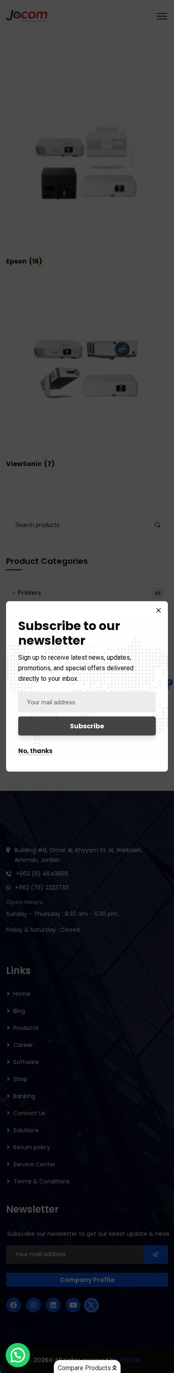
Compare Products (85, 1368)
